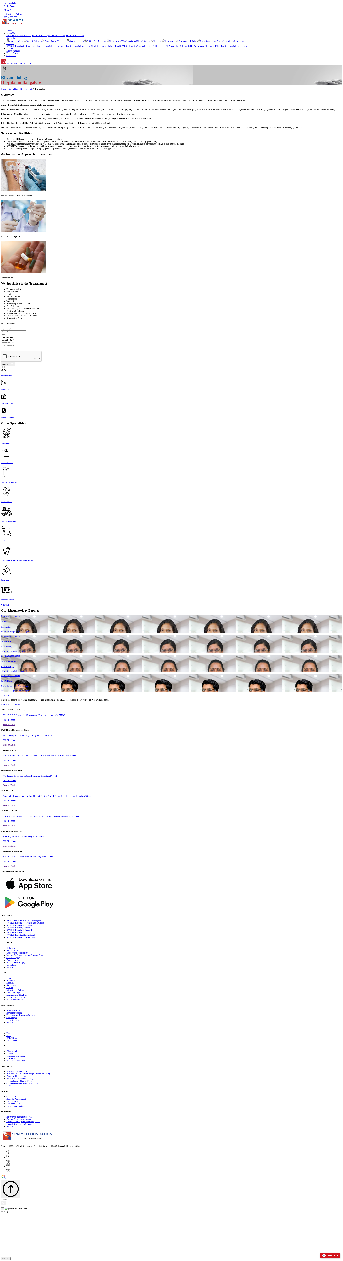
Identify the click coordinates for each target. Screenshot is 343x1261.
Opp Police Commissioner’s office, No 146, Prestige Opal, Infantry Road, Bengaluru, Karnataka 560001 (47, 796)
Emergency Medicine (188, 41)
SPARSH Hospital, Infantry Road (105, 46)
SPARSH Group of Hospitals (18, 35)
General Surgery (13, 957)
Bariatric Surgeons (14, 1013)
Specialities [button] (11, 38)
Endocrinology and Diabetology (213, 41)
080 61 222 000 (9, 720)
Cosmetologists (12, 1020)
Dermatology (170, 41)
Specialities (13, 89)
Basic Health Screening (16, 1076)
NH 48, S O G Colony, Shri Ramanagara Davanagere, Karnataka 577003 (34, 715)
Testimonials (11, 1040)
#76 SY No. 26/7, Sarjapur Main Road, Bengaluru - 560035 (28, 857)
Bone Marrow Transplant (55, 41)
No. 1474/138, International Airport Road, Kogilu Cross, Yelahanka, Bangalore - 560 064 (41, 816)
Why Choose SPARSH (16, 1000)
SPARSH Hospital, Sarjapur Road (21, 46)
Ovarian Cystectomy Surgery (18, 1119)
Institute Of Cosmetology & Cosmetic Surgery (26, 955)
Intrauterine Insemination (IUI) (19, 1117)
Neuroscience (12, 950)
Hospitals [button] (10, 43)
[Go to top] (10, 1189)
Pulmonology (12, 960)
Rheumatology (26, 89)
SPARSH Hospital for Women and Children (193, 46)
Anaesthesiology (16, 41)
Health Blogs (12, 53)
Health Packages (13, 51)
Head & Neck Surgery (15, 962)
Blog (8, 1033)
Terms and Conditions (15, 1056)
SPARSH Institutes (57, 35)
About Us (10, 980)
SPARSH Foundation (75, 35)
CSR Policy (11, 1058)
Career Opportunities (15, 1106)
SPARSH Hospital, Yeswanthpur (134, 46)
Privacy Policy (12, 1051)
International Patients (15, 990)
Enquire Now (12, 1101)
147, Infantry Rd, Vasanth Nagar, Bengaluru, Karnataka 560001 (30, 735)
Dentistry (157, 41)
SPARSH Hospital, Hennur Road (50, 46)
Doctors (9, 48)
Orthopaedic (11, 948)
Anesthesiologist (13, 1010)
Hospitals (10, 983)
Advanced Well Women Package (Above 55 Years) (28, 1074)
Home (9, 31)
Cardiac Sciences (76, 41)
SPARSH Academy (40, 35)
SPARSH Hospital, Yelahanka (78, 46)
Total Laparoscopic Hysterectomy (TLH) (23, 1121)
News (8, 1035)
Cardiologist (11, 1017)
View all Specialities (236, 41)
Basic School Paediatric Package (20, 1078)
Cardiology (11, 965)
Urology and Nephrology (17, 953)
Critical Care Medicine (96, 41)
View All (5, 605)
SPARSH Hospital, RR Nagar (161, 46)
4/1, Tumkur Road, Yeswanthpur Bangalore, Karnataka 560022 (30, 776)
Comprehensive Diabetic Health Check (23, 1083)
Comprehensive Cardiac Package (20, 1081)
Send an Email (9, 724)
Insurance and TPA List (16, 995)
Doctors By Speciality (15, 997)
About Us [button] (10, 33)
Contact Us (11, 55)
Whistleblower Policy (15, 1061)
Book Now (6, 364)
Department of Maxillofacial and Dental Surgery (129, 41)
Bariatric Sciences (34, 41)
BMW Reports (12, 1038)
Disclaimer (11, 1053)
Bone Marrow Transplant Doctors (20, 1015)
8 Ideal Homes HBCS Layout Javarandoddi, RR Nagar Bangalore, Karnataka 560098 (39, 756)
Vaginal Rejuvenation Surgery (19, 1124)
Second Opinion (13, 1104)
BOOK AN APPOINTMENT (19, 64)
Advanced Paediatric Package (19, 1071)
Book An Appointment (10, 616)
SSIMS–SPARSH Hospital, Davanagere (230, 46)
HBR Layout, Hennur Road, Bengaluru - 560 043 (24, 836)
